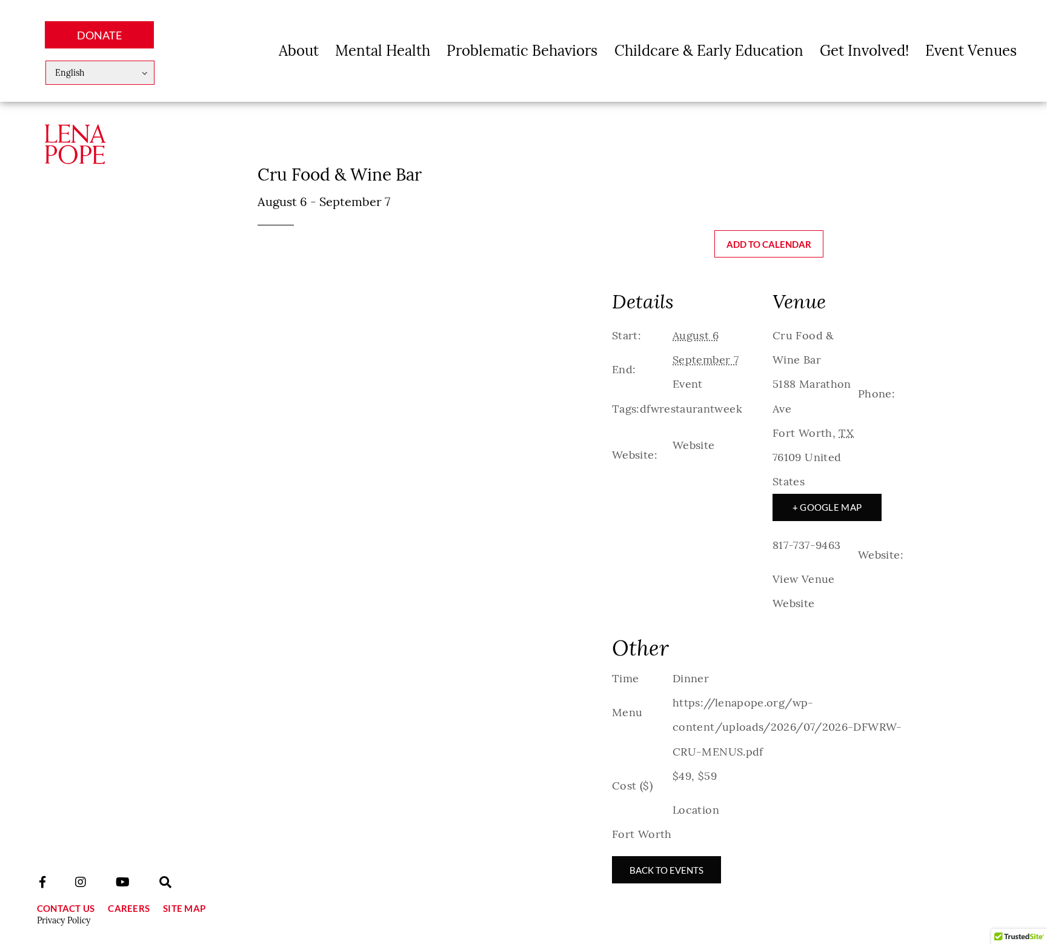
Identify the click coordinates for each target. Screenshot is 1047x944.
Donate (99, 35)
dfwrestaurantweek (691, 409)
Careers (129, 908)
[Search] (165, 882)
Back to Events (666, 870)
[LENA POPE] (75, 155)
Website (694, 445)
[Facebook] (42, 882)
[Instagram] (80, 882)
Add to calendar (768, 244)
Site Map (184, 908)
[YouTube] (123, 882)
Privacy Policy (63, 920)
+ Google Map (827, 507)
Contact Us (66, 908)
